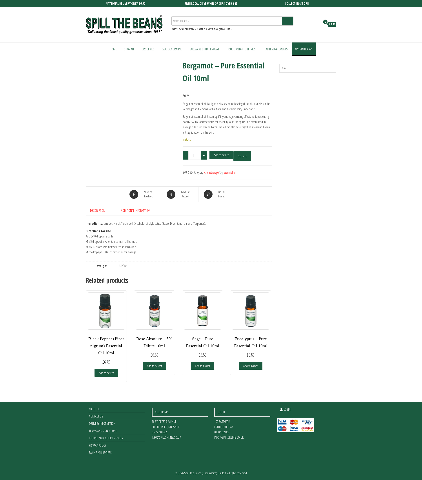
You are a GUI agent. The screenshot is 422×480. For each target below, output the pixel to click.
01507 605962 (221, 432)
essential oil (230, 172)
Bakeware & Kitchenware (205, 49)
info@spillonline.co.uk (166, 437)
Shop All (129, 49)
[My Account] (316, 24)
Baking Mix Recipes (100, 452)
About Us (94, 409)
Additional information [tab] (136, 210)
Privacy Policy (97, 445)
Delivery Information (102, 423)
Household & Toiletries (241, 49)
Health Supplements (275, 49)
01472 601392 (159, 432)
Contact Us (96, 416)
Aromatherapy (303, 49)
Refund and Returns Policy (106, 438)
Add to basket (221, 155)
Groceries (148, 49)
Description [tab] (97, 210)
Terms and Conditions (103, 431)
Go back (242, 156)
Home (113, 49)
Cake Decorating (172, 49)
